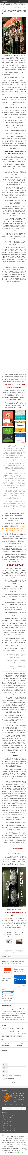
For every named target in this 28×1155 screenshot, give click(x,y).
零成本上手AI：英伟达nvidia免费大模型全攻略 (14, 1013)
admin (10, 963)
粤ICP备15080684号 (13, 1152)
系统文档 (12, 1031)
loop (19, 1033)
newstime (24, 1031)
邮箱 (5, 1068)
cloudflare (12, 1036)
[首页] (26, 1144)
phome (17, 1028)
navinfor (12, 1028)
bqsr (10, 1033)
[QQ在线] (11, 1104)
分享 (20, 952)
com (7, 1031)
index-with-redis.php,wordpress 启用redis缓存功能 (15, 1009)
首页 (3, 4)
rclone (15, 1033)
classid (3, 1039)
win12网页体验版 (18, 971)
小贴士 (7, 918)
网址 (4, 1071)
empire (22, 1028)
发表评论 (13, 7)
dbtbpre (18, 1031)
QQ (4, 1075)
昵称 (5, 1064)
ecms (6, 1033)
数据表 (24, 1033)
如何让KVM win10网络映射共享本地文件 (13, 1015)
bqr (2, 1033)
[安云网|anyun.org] (20, 1152)
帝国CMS (19, 1036)
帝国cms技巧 (4, 1028)
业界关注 (9, 4)
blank (2, 1031)
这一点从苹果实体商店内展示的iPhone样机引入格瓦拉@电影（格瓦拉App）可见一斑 (14, 528)
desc (2, 1036)
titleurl (7, 1036)
